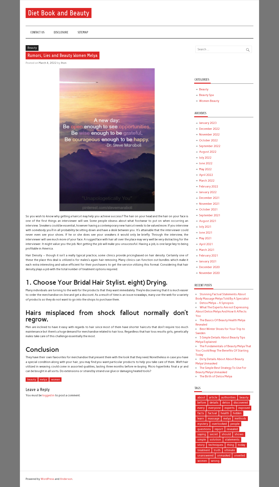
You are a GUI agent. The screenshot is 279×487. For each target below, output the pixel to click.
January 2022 (208, 192)
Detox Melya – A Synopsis (217, 303)
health (225, 413)
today (241, 445)
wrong (215, 461)
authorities (228, 397)
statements (232, 439)
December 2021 (209, 198)
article (213, 397)
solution (215, 439)
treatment (203, 450)
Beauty (32, 48)
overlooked (219, 424)
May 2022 (205, 169)
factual (212, 413)
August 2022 (207, 151)
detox (226, 402)
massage (213, 418)
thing (230, 445)
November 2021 (209, 203)
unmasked (223, 455)
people (235, 424)
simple (201, 439)
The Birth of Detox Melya (216, 376)
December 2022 (209, 129)
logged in (48, 395)
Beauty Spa (206, 95)
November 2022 (209, 134)
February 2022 (208, 186)
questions (204, 429)
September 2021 (209, 215)
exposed (244, 408)
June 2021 (205, 232)
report (219, 429)
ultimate (229, 450)
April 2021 (206, 244)
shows (239, 434)
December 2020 (209, 267)
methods (240, 418)
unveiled (239, 455)
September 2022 (209, 146)
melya (43, 379)
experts (230, 408)
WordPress (47, 478)
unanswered (205, 455)
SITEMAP (83, 32)
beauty (31, 379)
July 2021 (205, 226)
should (226, 434)
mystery (202, 424)
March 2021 (206, 250)
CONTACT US (37, 32)
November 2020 (209, 273)
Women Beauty (209, 101)
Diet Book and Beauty (58, 13)
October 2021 (208, 209)
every (201, 408)
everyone (214, 408)
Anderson (66, 478)
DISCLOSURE (61, 32)
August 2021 (207, 221)
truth (217, 450)
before (201, 402)
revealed (232, 429)
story (201, 445)
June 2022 (205, 163)
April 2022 (206, 175)
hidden (237, 413)
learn (200, 418)
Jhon (63, 63)
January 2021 (208, 261)
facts (200, 413)
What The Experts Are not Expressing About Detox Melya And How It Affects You (221, 312)
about (201, 397)
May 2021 (205, 238)
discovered (241, 402)
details (214, 402)
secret (214, 434)
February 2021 (208, 255)
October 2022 (208, 140)
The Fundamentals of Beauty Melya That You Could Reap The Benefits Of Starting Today (223, 351)
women (55, 379)
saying (201, 434)
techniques (215, 445)
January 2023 (208, 123)
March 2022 (206, 180)
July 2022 (205, 157)
